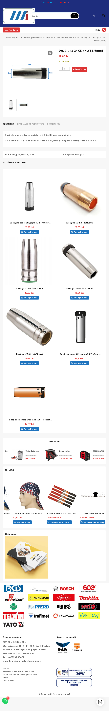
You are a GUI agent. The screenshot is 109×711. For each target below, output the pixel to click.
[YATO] (13, 624)
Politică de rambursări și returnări (20, 675)
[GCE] (89, 588)
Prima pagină (12, 37)
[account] (93, 16)
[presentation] (6, 494)
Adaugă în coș (79, 69)
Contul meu (8, 681)
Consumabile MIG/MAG (68, 37)
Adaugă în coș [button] (30, 232)
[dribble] (68, 2)
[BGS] (13, 588)
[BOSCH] (64, 588)
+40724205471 (16, 657)
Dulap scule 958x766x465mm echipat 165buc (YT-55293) (61, 451)
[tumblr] (58, 2)
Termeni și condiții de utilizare (18, 672)
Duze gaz (85, 37)
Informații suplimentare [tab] (31, 124)
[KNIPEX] (64, 597)
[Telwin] (13, 615)
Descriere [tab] (8, 124)
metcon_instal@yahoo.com (26, 661)
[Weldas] (89, 615)
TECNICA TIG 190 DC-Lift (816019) (95, 451)
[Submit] (74, 15)
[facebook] (41, 2)
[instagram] (54, 2)
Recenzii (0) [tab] (53, 124)
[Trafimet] (38, 615)
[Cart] (103, 16)
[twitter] (51, 2)
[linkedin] (44, 2)
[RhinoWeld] (64, 606)
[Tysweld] (64, 615)
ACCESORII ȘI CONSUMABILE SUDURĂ (38, 37)
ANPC (5, 678)
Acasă (6, 669)
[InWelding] (13, 597)
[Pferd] (38, 606)
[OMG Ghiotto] (13, 606)
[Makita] (89, 597)
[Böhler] (38, 588)
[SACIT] (89, 606)
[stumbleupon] (65, 2)
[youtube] (61, 2)
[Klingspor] (38, 597)
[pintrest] (48, 2)
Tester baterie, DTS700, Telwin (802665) (26, 451)
